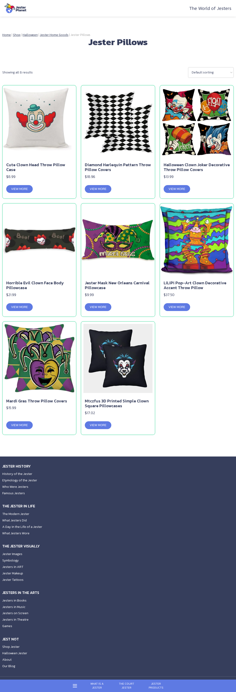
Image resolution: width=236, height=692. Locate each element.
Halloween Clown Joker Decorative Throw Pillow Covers (197, 167)
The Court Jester (126, 686)
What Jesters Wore (16, 533)
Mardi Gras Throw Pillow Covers (36, 401)
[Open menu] (75, 685)
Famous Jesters (13, 493)
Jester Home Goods (54, 34)
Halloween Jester (14, 653)
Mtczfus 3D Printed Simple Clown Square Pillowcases (117, 403)
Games (7, 626)
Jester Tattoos (13, 579)
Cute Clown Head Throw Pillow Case (35, 167)
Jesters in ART (12, 566)
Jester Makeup (12, 573)
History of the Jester (17, 473)
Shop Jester (11, 646)
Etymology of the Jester (19, 480)
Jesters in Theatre (15, 619)
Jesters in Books (14, 600)
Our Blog (8, 666)
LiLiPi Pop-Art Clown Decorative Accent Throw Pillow (195, 285)
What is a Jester (96, 686)
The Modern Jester (15, 514)
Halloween (30, 34)
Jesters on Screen (15, 613)
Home (6, 34)
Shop (17, 34)
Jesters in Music (13, 607)
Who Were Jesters (15, 486)
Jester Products (156, 686)
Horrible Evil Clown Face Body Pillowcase (35, 285)
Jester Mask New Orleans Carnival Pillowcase (117, 285)
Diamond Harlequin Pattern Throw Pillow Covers (118, 167)
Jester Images (12, 554)
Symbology (10, 560)
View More (19, 188)
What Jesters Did (14, 520)
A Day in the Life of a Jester (22, 526)
